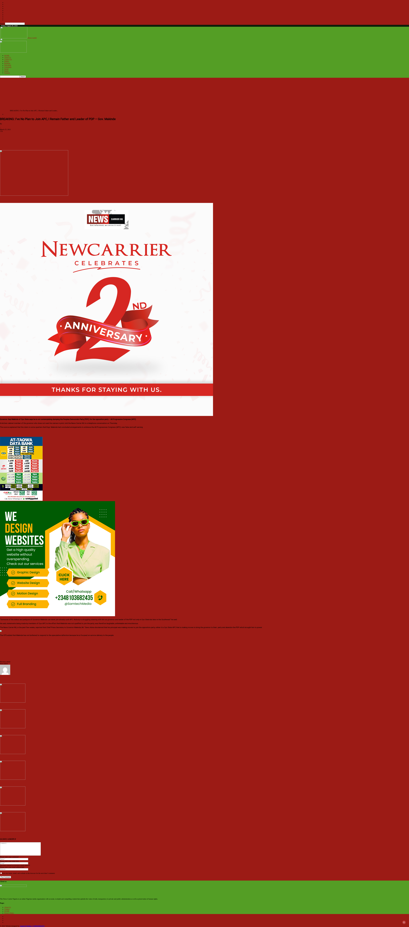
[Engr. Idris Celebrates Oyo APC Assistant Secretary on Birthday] (12, 728)
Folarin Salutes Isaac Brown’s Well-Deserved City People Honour (28, 809)
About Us (7, 4)
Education (7, 12)
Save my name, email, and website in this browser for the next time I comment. (28, 873)
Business (7, 10)
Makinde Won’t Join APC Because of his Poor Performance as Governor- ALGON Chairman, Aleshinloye (46, 662)
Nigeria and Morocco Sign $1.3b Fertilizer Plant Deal (26, 664)
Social (6, 16)
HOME (6, 3)
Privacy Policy (9, 913)
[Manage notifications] (404, 922)
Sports (6, 18)
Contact (6, 909)
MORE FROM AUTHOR (27, 680)
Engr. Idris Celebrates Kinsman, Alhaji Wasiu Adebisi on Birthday (29, 757)
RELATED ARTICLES (9, 680)
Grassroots (7, 14)
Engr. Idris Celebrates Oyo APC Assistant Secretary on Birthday (28, 732)
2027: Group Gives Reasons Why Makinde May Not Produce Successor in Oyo (34, 835)
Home (2, 111)
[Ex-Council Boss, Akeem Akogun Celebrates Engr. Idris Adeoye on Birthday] (12, 779)
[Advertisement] (204, 94)
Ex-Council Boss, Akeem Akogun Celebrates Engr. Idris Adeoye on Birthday (33, 783)
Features (7, 20)
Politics (6, 8)
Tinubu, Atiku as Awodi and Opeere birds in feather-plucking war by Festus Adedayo (37, 706)
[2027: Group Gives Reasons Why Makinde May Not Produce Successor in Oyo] (12, 830)
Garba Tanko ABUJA (7, 126)
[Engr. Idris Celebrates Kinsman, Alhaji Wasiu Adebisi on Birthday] (12, 753)
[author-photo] (5, 674)
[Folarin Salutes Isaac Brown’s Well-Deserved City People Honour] (12, 805)
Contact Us (8, 6)
